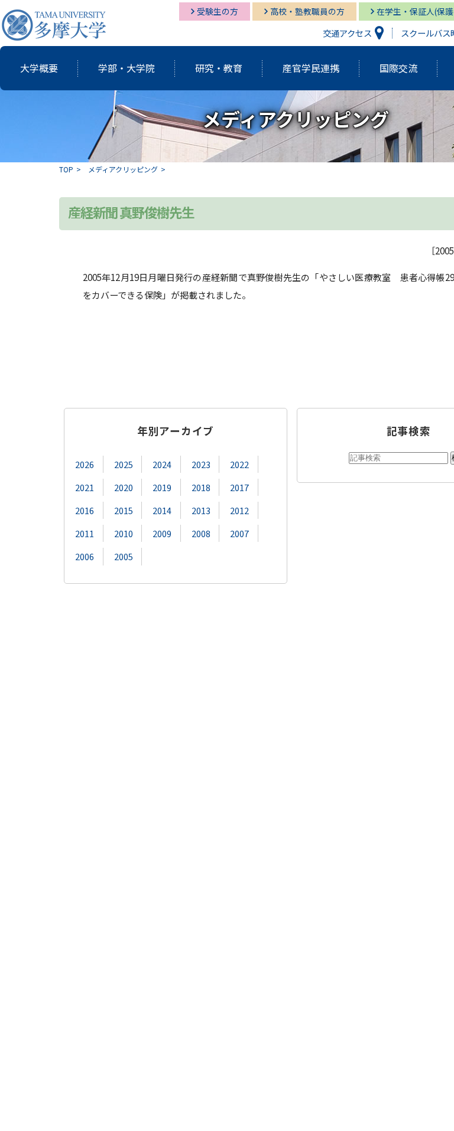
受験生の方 (217, 11)
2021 (84, 487)
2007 (239, 533)
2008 (201, 533)
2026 (84, 464)
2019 (162, 487)
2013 (201, 510)
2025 (123, 464)
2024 (162, 464)
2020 (123, 487)
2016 (84, 510)
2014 (162, 510)
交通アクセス (347, 33)
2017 (239, 487)
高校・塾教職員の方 (307, 11)
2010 (123, 533)
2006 (84, 556)
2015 (123, 510)
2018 (201, 487)
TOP (66, 169)
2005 (123, 556)
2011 (84, 533)
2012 (239, 510)
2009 (162, 533)
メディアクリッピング (123, 169)
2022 (239, 464)
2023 (201, 464)
